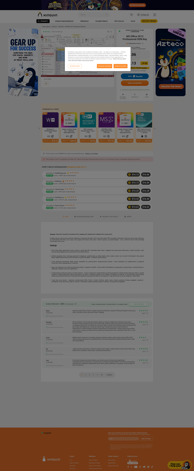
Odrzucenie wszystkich (104, 66)
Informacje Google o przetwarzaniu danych (82, 60)
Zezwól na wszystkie (120, 66)
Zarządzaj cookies (75, 66)
